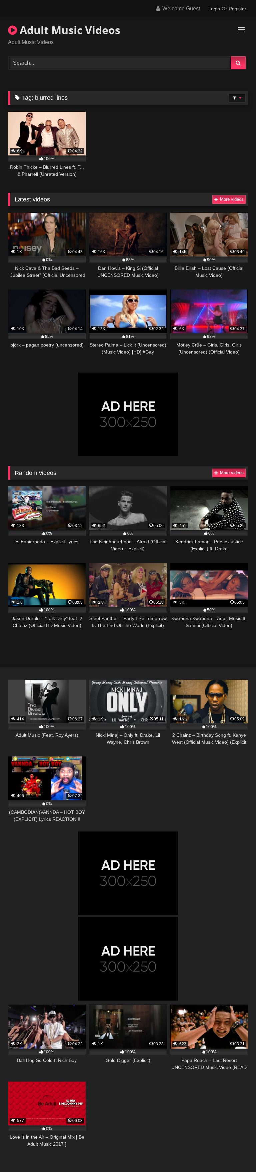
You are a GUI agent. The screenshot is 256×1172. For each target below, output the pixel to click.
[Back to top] (235, 1152)
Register (237, 8)
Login (214, 8)
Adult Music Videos (68, 30)
